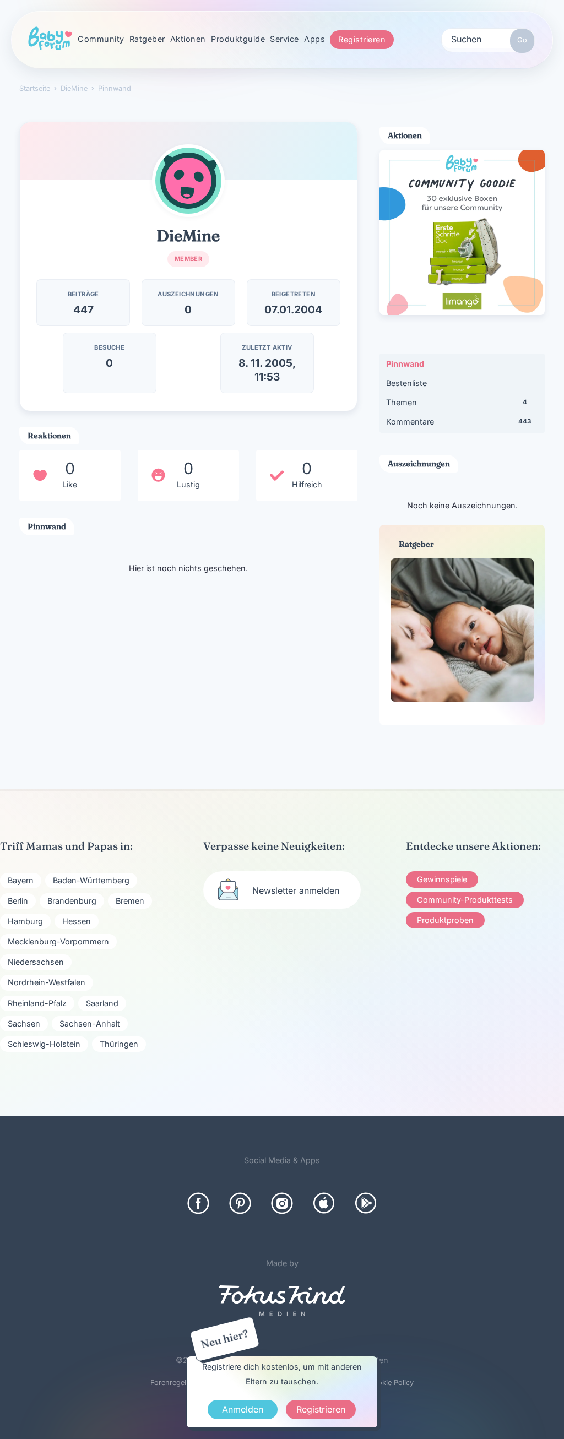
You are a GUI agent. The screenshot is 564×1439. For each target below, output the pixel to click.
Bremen (130, 900)
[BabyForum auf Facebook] (198, 1203)
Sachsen (24, 1023)
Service (284, 39)
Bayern (21, 880)
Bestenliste (406, 383)
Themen (456, 402)
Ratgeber (147, 39)
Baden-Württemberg (91, 880)
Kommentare (458, 421)
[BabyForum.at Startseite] (50, 39)
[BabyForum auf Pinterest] (240, 1203)
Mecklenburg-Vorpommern (58, 941)
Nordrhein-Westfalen (46, 982)
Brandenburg (71, 900)
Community (101, 39)
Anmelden (242, 1409)
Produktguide (238, 39)
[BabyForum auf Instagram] (282, 1203)
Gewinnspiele (442, 879)
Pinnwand (405, 363)
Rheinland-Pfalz (37, 1003)
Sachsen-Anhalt (89, 1023)
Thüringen (119, 1044)
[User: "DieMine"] (188, 180)
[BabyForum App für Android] (366, 1203)
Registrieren (362, 39)
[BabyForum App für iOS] (324, 1203)
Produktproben (445, 920)
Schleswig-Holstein (44, 1044)
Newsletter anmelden (295, 890)
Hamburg (25, 921)
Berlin (18, 900)
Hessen (76, 921)
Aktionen (188, 39)
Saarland (102, 1003)
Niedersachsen (36, 961)
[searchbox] (488, 38)
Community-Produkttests (465, 899)
